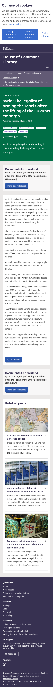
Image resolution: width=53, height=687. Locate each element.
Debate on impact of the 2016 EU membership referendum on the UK (25, 490)
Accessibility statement (12, 684)
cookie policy (14, 24)
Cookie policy (21, 681)
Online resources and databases (17, 624)
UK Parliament (8, 73)
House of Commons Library (21, 59)
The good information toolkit (15, 631)
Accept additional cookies (11, 34)
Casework (7, 612)
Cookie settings (45, 34)
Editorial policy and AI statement (17, 593)
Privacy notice (8, 681)
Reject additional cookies (29, 34)
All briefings (8, 615)
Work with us (8, 590)
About (5, 586)
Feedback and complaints (14, 596)
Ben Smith (9, 137)
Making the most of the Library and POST (20, 634)
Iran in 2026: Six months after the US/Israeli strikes (24, 437)
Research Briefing (10, 78)
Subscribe (11, 654)
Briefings (6, 605)
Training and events (11, 628)
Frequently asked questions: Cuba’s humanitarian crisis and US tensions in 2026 (25, 544)
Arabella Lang (21, 137)
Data (5, 609)
